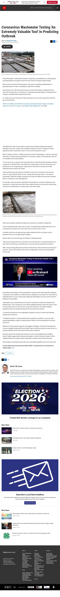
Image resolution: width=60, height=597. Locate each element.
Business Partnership (51, 555)
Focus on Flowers (38, 557)
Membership (49, 554)
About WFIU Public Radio (26, 554)
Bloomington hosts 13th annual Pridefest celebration (26, 438)
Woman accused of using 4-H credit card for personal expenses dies (31, 533)
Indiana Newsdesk (26, 575)
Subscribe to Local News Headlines (30, 494)
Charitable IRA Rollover (49, 559)
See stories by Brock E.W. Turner (20, 376)
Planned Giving (50, 563)
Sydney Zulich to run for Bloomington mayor (24, 448)
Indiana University (7, 560)
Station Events (26, 564)
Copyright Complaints (7, 561)
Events (36, 579)
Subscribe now (30, 503)
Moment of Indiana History (39, 561)
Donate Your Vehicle (51, 557)
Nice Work (36, 568)
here (12, 348)
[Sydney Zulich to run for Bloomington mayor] (7, 450)
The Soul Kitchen (38, 575)
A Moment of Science (37, 564)
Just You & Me (37, 559)
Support (48, 550)
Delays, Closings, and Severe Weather (27, 573)
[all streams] (57, 8)
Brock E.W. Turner (12, 40)
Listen (35, 550)
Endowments (49, 562)
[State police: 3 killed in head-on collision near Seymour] (7, 430)
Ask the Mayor (25, 577)
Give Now (53, 2)
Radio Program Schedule (26, 556)
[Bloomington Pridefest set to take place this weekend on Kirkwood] (7, 516)
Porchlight (36, 573)
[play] (4, 8)
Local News (9, 353)
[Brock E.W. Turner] (5, 368)
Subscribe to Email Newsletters (26, 566)
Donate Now (49, 553)
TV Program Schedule (25, 561)
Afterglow (36, 554)
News (23, 570)
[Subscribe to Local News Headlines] (30, 475)
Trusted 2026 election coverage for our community (30, 418)
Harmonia (36, 558)
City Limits (24, 579)
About (23, 550)
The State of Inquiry (39, 574)
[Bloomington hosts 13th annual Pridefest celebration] (7, 440)
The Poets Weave (38, 572)
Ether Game (37, 555)
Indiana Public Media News (32, 106)
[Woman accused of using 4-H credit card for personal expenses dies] (7, 535)
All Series (36, 553)
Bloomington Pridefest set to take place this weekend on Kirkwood (30, 513)
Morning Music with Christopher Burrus (39, 566)
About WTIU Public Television (26, 559)
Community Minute (27, 580)
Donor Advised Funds (51, 560)
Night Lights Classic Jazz (39, 570)
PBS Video (25, 563)
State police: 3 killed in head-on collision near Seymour (27, 428)
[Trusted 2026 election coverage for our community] (30, 398)
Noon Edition (25, 576)
